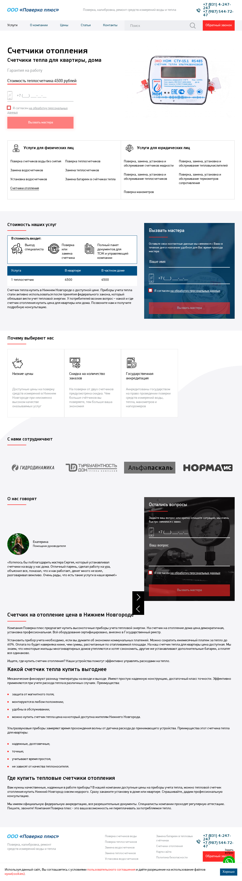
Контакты (110, 25)
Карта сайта (163, 851)
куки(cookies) (15, 874)
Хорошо (229, 872)
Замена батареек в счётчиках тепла (90, 179)
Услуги (12, 25)
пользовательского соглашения (111, 870)
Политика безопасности (172, 857)
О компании (39, 25)
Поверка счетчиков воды (121, 836)
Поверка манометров (139, 192)
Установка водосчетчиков (28, 179)
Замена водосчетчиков (26, 170)
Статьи (86, 25)
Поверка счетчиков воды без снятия (35, 161)
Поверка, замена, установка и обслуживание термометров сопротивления (200, 179)
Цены (64, 25)
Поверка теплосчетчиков (82, 161)
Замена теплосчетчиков (82, 170)
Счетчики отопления (24, 188)
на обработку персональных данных (195, 291)
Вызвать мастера (40, 122)
